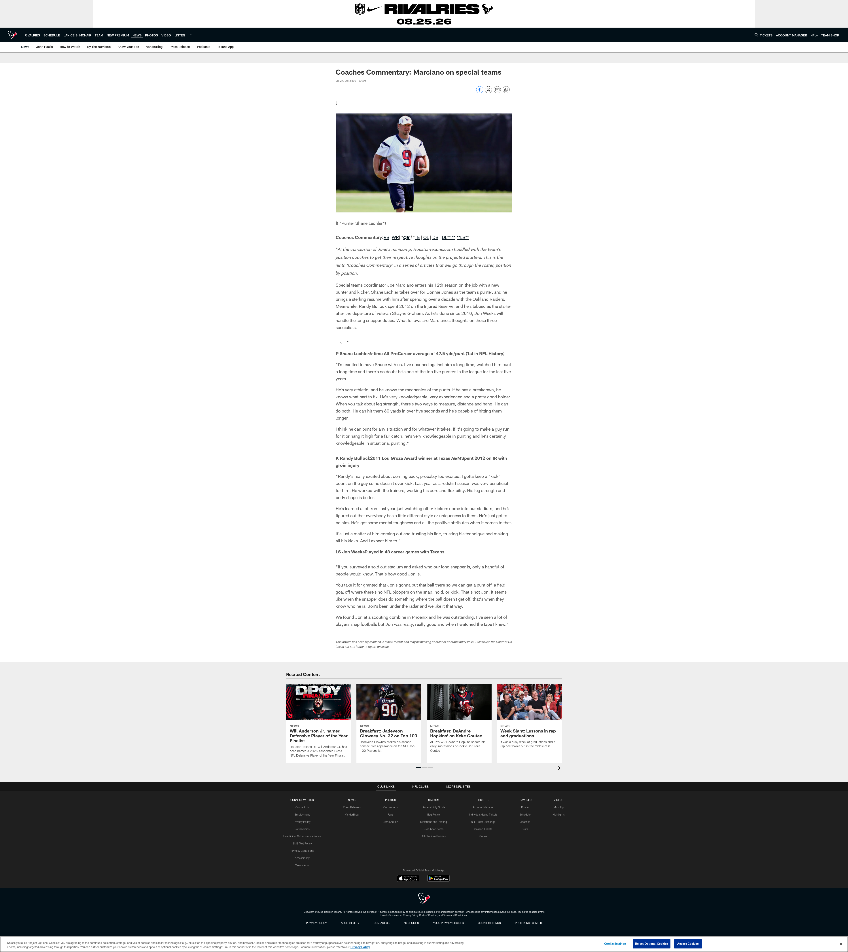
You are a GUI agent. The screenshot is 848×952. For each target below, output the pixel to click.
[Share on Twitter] (488, 92)
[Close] (841, 944)
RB (386, 237)
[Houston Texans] (424, 899)
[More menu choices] (190, 35)
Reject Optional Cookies (651, 943)
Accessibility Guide (433, 807)
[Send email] (497, 92)
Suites (483, 836)
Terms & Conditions (302, 850)
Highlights (559, 814)
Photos (390, 799)
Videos (558, 799)
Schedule (524, 814)
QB (406, 238)
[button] (418, 767)
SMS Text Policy (302, 843)
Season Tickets (483, 829)
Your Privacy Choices (448, 922)
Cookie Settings (489, 922)
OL (426, 237)
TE (417, 237)
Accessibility (302, 857)
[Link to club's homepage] (12, 34)
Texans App (302, 865)
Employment (302, 814)
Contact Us (302, 807)
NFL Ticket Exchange (483, 821)
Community (390, 807)
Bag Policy (433, 814)
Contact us (382, 922)
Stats (525, 829)
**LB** (463, 237)
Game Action (390, 821)
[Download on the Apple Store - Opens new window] (408, 879)
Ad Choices (411, 922)
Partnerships (302, 829)
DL (444, 237)
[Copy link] (506, 90)
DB (435, 237)
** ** (451, 237)
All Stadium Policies (434, 836)
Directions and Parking (433, 821)
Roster (525, 807)
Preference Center (528, 922)
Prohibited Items (433, 829)
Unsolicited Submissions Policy (302, 836)
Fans (390, 814)
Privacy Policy (302, 821)
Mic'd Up (559, 807)
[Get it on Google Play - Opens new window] (438, 880)
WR (395, 237)
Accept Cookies (688, 943)
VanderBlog (352, 814)
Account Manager (483, 807)
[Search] (756, 35)
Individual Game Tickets (483, 814)
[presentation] (560, 768)
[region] (424, 944)
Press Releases (352, 807)
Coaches (525, 821)
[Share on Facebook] (479, 92)
